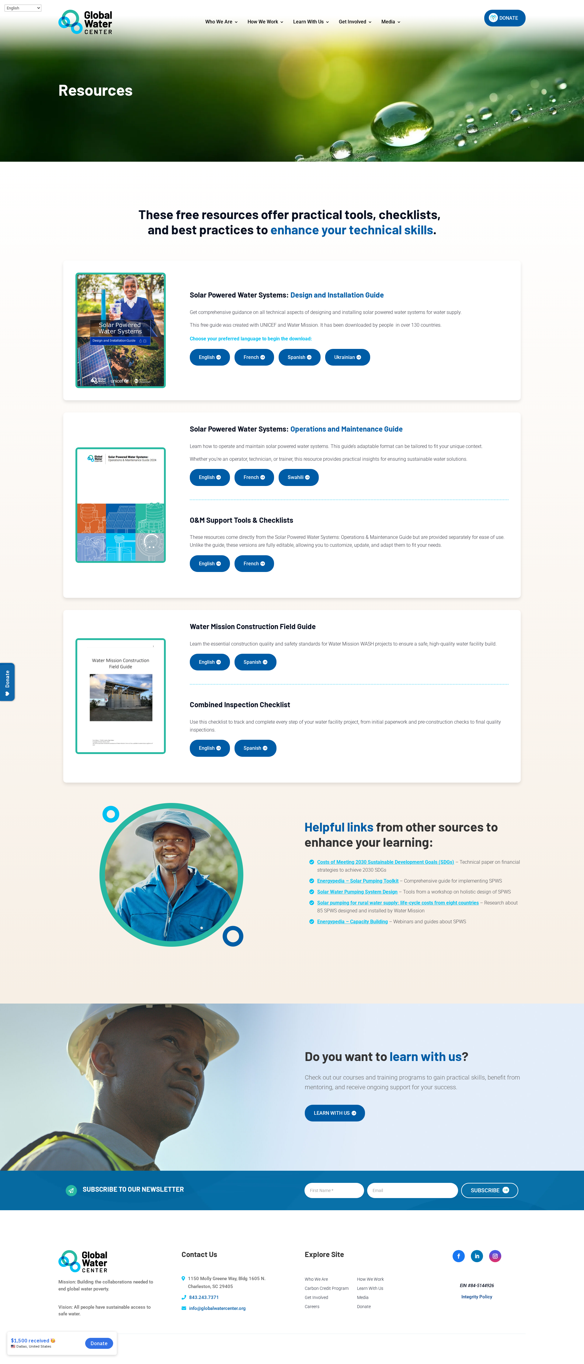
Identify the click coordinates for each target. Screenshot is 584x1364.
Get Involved (352, 22)
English (207, 357)
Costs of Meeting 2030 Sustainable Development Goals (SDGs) (385, 862)
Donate (364, 1306)
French (251, 357)
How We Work (263, 22)
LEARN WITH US (332, 1113)
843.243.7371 (204, 1297)
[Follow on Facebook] (459, 1256)
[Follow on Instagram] (495, 1256)
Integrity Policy (476, 1297)
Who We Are (218, 22)
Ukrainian (344, 357)
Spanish (296, 357)
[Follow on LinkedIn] (477, 1256)
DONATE (508, 18)
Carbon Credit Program (327, 1288)
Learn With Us (308, 22)
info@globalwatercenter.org (217, 1308)
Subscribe (485, 1190)
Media (388, 22)
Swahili (296, 477)
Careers (312, 1306)
